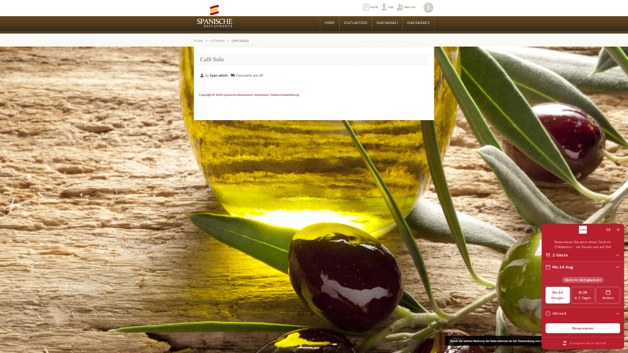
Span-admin (219, 75)
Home (330, 23)
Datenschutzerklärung (285, 94)
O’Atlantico (355, 23)
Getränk (217, 41)
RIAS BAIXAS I (387, 23)
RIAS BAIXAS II (418, 23)
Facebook (429, 7)
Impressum (262, 94)
